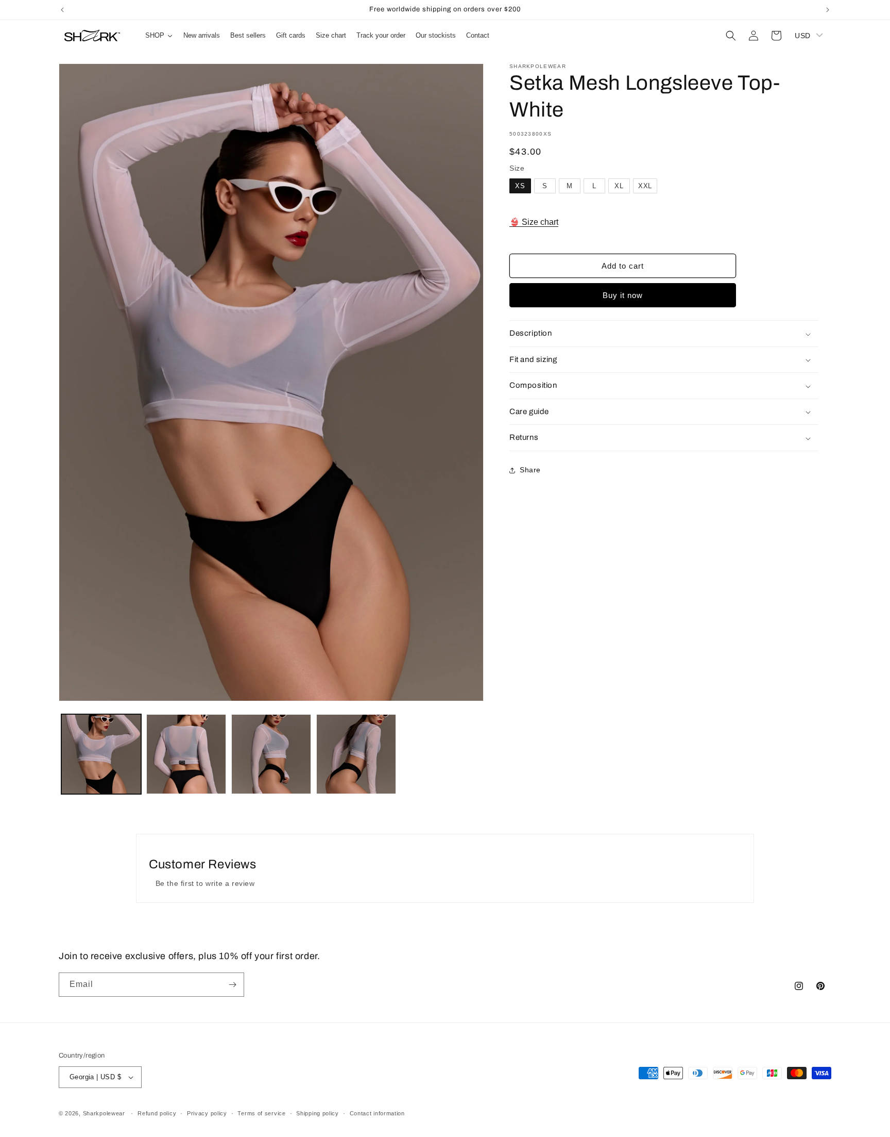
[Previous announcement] (62, 10)
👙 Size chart (533, 222)
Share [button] (530, 470)
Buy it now (623, 295)
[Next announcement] (827, 10)
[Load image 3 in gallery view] (271, 754)
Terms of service (261, 1113)
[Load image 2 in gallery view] (186, 754)
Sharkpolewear (104, 1113)
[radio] (520, 186)
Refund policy (157, 1113)
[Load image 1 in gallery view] (101, 754)
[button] (731, 35)
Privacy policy (207, 1113)
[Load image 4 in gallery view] (356, 754)
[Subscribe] (232, 985)
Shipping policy (317, 1113)
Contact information (377, 1113)
